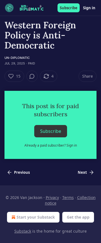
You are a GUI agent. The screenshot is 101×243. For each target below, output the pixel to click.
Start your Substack (36, 217)
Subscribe (68, 7)
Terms (68, 197)
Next (82, 172)
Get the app (78, 217)
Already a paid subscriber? (50, 145)
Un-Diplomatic (17, 58)
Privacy (52, 197)
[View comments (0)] (32, 76)
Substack (22, 231)
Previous (22, 172)
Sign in (89, 7)
